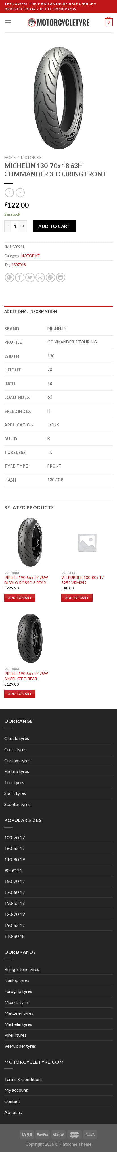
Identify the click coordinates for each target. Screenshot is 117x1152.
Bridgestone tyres (21, 969)
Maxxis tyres (17, 1002)
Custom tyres (17, 760)
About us (13, 1112)
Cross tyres (15, 749)
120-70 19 (14, 914)
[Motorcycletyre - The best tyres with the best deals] (59, 22)
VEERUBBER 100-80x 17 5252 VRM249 (82, 580)
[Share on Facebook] (19, 277)
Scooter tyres (17, 804)
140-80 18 (14, 936)
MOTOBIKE (31, 157)
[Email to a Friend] (40, 277)
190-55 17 (14, 903)
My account (16, 1090)
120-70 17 (14, 837)
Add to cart (54, 226)
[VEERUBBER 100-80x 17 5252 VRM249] (87, 542)
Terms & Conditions (23, 1079)
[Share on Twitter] (30, 277)
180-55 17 (14, 848)
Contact (12, 1101)
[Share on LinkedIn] (60, 277)
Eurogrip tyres (18, 991)
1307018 (19, 265)
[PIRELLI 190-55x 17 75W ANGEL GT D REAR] (30, 638)
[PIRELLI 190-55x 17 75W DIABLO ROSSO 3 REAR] (30, 542)
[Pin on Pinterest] (50, 277)
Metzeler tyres (18, 1013)
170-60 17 (14, 892)
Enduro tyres (16, 771)
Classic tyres (16, 738)
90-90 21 (13, 870)
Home (10, 157)
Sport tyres (15, 793)
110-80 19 (14, 859)
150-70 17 (14, 881)
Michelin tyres (18, 1024)
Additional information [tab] (30, 311)
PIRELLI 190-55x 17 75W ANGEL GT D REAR (26, 676)
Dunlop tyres (16, 980)
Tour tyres (14, 782)
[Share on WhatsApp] (9, 277)
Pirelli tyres (15, 1035)
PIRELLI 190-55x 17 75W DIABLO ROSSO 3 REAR (26, 580)
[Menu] (7, 22)
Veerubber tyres (20, 1046)
